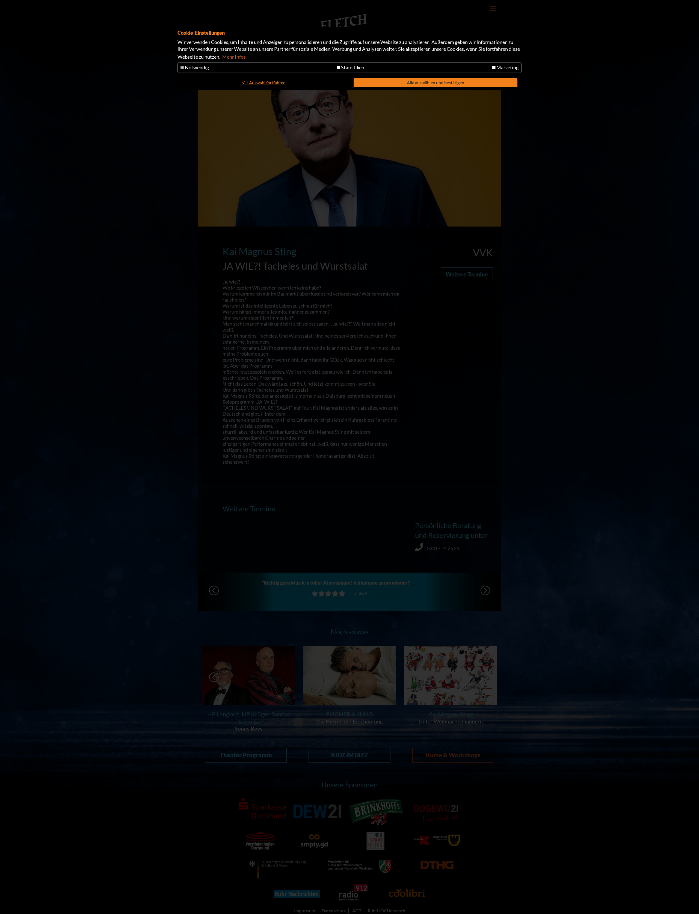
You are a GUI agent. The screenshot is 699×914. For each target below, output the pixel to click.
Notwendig (196, 67)
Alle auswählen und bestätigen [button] (435, 82)
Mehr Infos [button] (234, 57)
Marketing (507, 67)
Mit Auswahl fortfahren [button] (263, 82)
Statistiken (352, 67)
